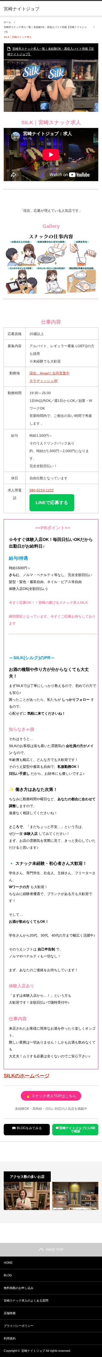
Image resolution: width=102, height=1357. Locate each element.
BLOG (8, 1275)
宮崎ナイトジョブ (21, 8)
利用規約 (10, 1338)
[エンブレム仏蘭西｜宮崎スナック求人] (27, 1196)
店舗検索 (10, 1313)
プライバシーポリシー (18, 1326)
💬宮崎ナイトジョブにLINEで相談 (75, 1129)
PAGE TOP (54, 1250)
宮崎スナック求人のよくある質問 (26, 1300)
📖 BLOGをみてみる (27, 1128)
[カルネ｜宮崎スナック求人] (75, 1196)
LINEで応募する (52, 502)
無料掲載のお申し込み (18, 1288)
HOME (8, 1262)
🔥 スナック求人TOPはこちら (51, 1096)
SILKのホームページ (27, 1075)
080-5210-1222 (41, 490)
